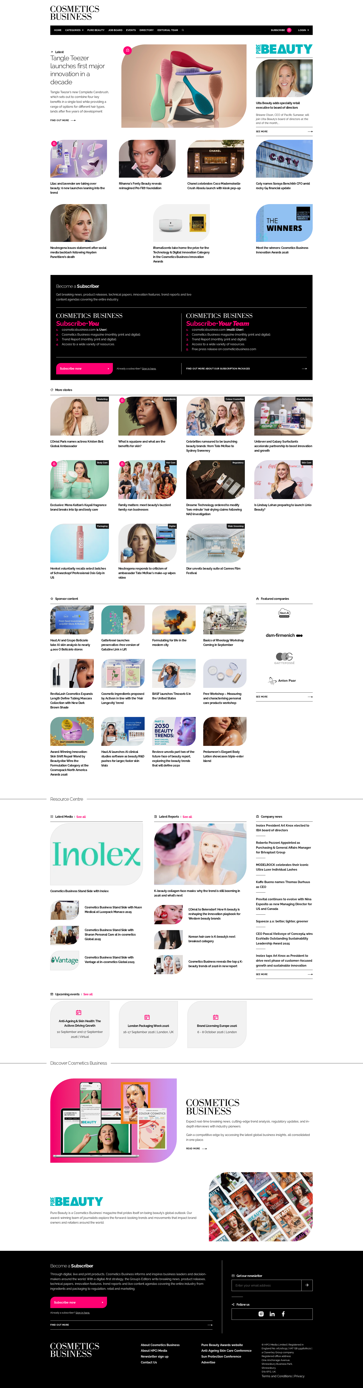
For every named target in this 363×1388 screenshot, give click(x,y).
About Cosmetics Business (160, 1345)
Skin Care (306, 462)
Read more (193, 1148)
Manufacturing (304, 399)
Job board (115, 30)
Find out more (59, 120)
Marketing (102, 399)
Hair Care (170, 462)
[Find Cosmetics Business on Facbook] (283, 1315)
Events (131, 30)
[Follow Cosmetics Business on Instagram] (261, 1315)
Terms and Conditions (277, 1376)
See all (81, 817)
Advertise (208, 1362)
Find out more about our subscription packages (218, 368)
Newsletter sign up (154, 1356)
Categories (73, 30)
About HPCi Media (154, 1350)
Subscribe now (70, 368)
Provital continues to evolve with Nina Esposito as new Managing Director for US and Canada (284, 904)
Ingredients (169, 399)
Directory (147, 30)
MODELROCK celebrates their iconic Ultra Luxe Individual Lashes (282, 867)
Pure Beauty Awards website (222, 1345)
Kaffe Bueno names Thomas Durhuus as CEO (283, 884)
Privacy (299, 1376)
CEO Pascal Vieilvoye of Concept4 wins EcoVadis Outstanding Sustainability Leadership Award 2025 (284, 938)
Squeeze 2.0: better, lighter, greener (282, 921)
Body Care (102, 462)
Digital (172, 526)
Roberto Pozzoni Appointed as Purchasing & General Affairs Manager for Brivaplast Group (283, 847)
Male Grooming (236, 526)
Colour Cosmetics (235, 399)
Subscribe (278, 30)
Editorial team (167, 30)
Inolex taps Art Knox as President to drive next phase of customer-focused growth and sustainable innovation (284, 960)
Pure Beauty (96, 30)
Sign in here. (149, 368)
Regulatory (238, 462)
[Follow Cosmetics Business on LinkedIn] (272, 1315)
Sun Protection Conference (221, 1356)
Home (57, 30)
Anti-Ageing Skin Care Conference (226, 1350)
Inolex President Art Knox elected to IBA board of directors (282, 827)
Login (302, 30)
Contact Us (149, 1362)
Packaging (102, 526)
